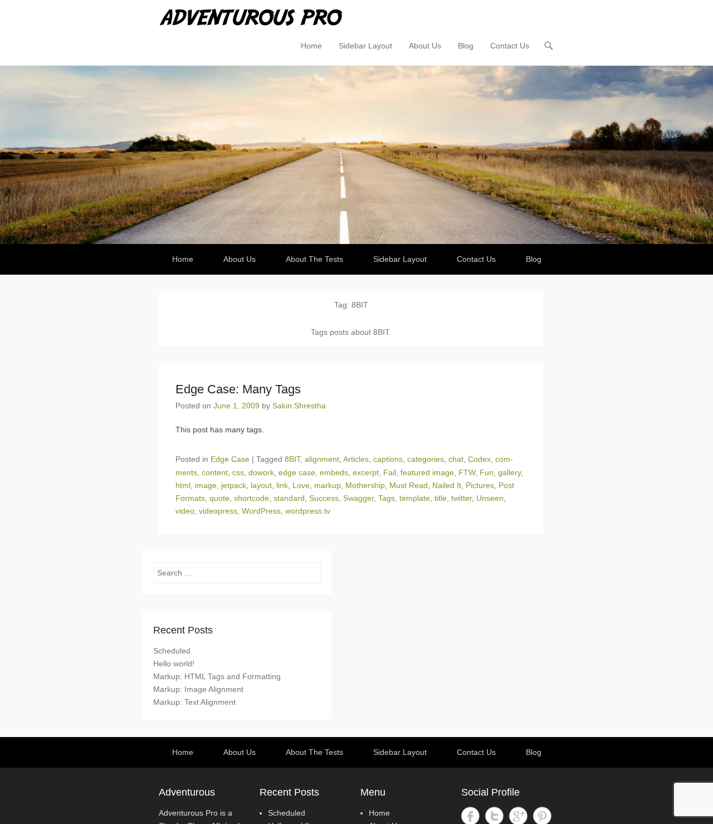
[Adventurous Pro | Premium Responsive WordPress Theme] (356, 155)
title (440, 498)
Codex (479, 459)
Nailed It (446, 485)
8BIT (292, 459)
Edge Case (230, 459)
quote (219, 498)
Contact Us (509, 45)
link (282, 485)
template (414, 498)
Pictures (480, 485)
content (215, 472)
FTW (466, 472)
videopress (218, 510)
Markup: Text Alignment (194, 702)
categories (425, 459)
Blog (465, 45)
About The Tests (314, 259)
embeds (334, 472)
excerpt (366, 472)
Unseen (490, 498)
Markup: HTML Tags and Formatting (217, 676)
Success (324, 498)
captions (388, 459)
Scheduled (172, 650)
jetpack (233, 485)
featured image (427, 472)
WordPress (261, 510)
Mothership (365, 485)
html (183, 485)
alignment (322, 459)
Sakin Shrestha (299, 405)
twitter (461, 498)
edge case (297, 472)
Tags (386, 498)
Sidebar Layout (365, 45)
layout (261, 485)
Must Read (408, 485)
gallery (509, 472)
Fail (389, 472)
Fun (487, 472)
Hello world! (173, 663)
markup (327, 485)
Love (301, 485)
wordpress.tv (307, 510)
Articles (356, 459)
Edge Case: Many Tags (238, 389)
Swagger (358, 498)
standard (289, 498)
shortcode (251, 498)
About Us (425, 45)
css (238, 472)
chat (455, 459)
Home (311, 45)
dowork (261, 472)
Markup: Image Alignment (198, 689)
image (206, 485)
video (184, 510)
